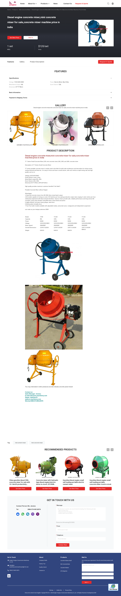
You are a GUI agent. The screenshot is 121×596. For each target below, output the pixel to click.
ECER (95, 592)
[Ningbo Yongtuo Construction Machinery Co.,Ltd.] (12, 3)
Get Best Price (14, 37)
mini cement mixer (20, 442)
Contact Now (63, 545)
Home (9, 9)
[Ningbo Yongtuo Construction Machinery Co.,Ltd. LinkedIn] (9, 575)
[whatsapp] (22, 514)
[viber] (32, 514)
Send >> (87, 582)
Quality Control (43, 567)
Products (15, 9)
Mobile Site (59, 590)
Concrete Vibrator (64, 567)
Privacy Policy (68, 590)
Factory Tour (42, 563)
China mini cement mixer (31, 592)
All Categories (63, 571)
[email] (17, 514)
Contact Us (42, 570)
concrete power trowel (66, 387)
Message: (60, 505)
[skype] (27, 514)
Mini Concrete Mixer (24, 9)
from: (58, 526)
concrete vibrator (53, 387)
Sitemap (51, 590)
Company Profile (43, 560)
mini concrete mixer (37, 442)
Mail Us (30, 37)
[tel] (42, 514)
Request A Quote (106, 62)
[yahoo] (37, 514)
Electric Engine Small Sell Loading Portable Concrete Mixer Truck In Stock (46, 482)
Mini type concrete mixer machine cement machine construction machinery (72, 482)
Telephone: (60, 535)
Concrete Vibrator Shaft (66, 560)
